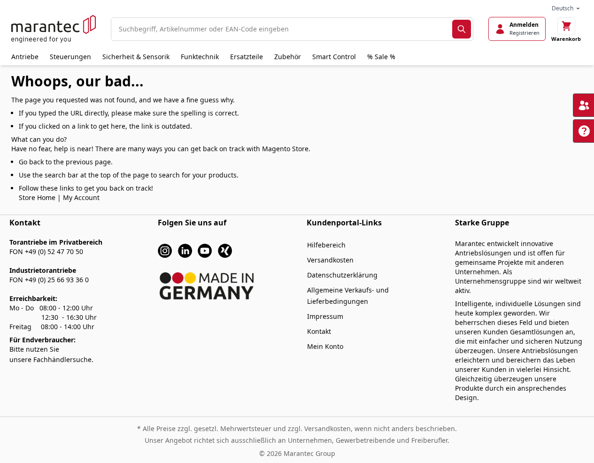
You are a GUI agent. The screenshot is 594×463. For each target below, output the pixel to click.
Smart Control (334, 56)
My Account (81, 197)
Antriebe (25, 56)
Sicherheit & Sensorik (136, 56)
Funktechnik (200, 56)
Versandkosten (330, 259)
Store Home (37, 197)
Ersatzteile (246, 56)
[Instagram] (165, 250)
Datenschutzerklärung (342, 274)
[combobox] (281, 29)
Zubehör (287, 56)
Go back (31, 161)
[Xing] (225, 250)
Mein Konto (325, 346)
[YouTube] (205, 250)
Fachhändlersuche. (63, 359)
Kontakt (319, 331)
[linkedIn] (185, 250)
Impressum (325, 316)
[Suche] (461, 29)
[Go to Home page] (53, 29)
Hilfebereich (326, 244)
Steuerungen (70, 56)
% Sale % (381, 56)
